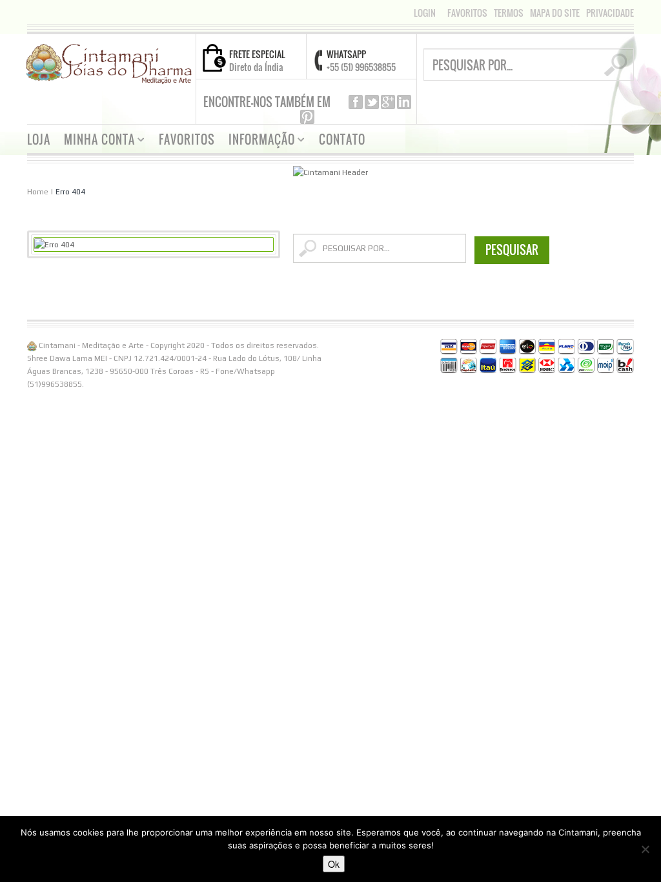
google (388, 102)
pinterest (307, 117)
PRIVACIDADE (610, 12)
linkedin (404, 102)
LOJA (38, 139)
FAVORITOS (467, 12)
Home (37, 191)
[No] (644, 849)
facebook (356, 102)
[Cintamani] (109, 63)
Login (425, 12)
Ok (334, 863)
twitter (372, 102)
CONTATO (342, 139)
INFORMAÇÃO (257, 141)
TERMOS (509, 12)
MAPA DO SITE (555, 12)
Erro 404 (70, 191)
